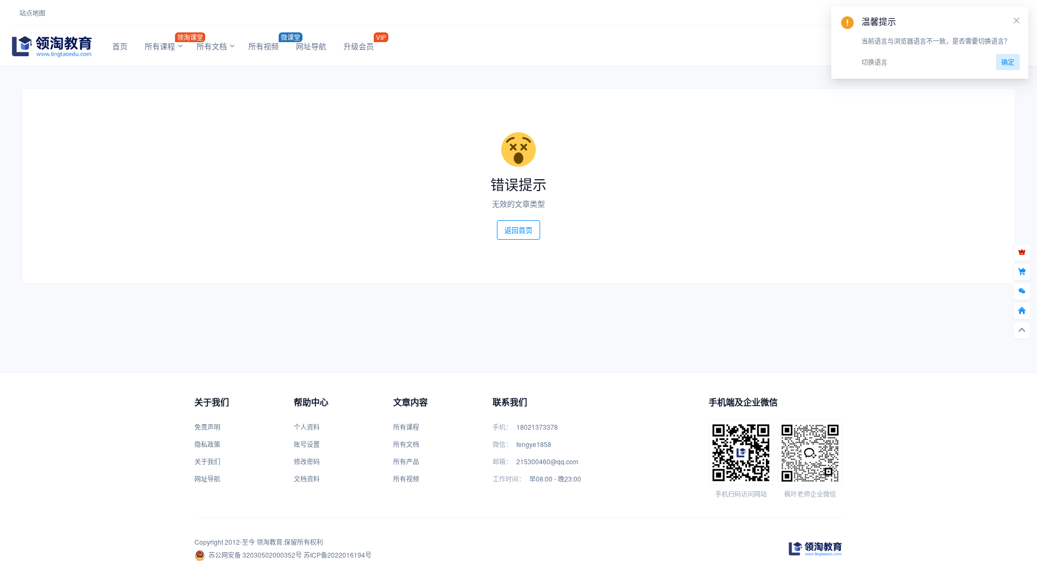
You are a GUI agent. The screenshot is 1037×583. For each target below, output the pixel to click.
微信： (502, 444)
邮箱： (502, 461)
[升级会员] (1022, 252)
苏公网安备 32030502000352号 (255, 554)
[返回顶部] (1022, 330)
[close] (1016, 20)
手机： (502, 426)
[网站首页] (1022, 311)
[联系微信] (1022, 291)
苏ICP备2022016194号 (338, 554)
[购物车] (1022, 272)
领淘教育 (269, 541)
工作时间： (509, 478)
